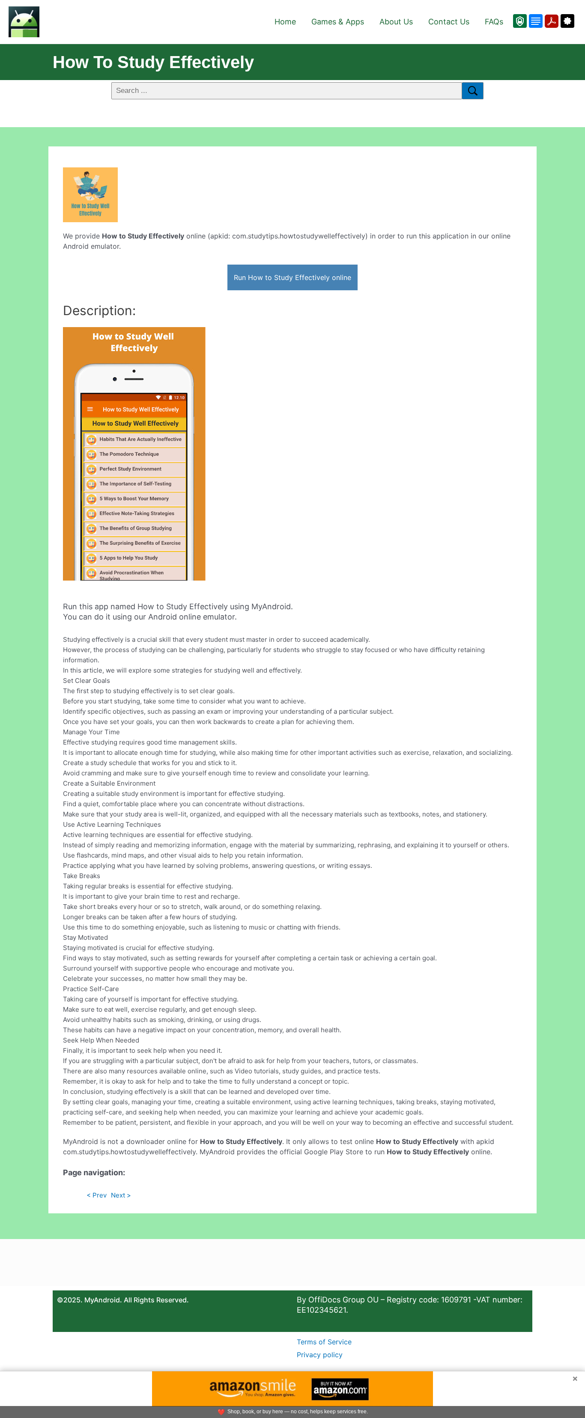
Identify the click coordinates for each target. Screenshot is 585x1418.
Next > (121, 1195)
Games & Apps (337, 21)
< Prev (97, 1195)
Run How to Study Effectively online (292, 277)
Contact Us (448, 21)
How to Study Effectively (153, 62)
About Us (396, 21)
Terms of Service (324, 1342)
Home (285, 21)
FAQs (494, 21)
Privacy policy (320, 1354)
